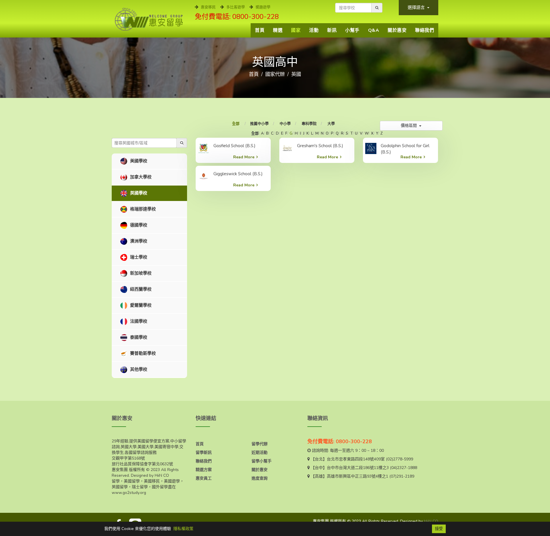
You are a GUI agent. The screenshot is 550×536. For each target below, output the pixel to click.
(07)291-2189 (401, 476)
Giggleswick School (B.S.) (238, 174)
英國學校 (138, 193)
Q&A (373, 30)
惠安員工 (204, 478)
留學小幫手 (262, 461)
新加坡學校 (140, 273)
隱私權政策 (183, 528)
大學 (331, 123)
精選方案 (204, 469)
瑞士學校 (138, 257)
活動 (314, 30)
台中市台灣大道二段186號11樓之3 (358, 467)
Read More (243, 157)
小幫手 (352, 30)
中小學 (285, 123)
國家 (295, 30)
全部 (236, 123)
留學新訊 (204, 452)
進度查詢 (260, 478)
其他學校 (138, 369)
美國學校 (138, 161)
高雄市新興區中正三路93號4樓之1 (357, 476)
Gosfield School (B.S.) (234, 146)
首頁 (259, 30)
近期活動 (260, 452)
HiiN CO (431, 521)
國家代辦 (275, 74)
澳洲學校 (138, 241)
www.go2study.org (129, 492)
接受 (439, 528)
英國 (296, 74)
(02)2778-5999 (399, 459)
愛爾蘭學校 (140, 305)
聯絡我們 (424, 30)
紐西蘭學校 (140, 289)
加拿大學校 (140, 177)
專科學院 (309, 123)
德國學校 (138, 225)
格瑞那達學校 (142, 209)
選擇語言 (417, 7)
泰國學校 (138, 337)
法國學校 (138, 321)
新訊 (332, 30)
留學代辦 (260, 444)
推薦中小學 (259, 123)
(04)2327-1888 (403, 467)
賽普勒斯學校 (142, 353)
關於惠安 (397, 30)
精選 (277, 30)
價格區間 (409, 125)
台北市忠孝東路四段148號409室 (356, 459)
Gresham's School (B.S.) (320, 146)
